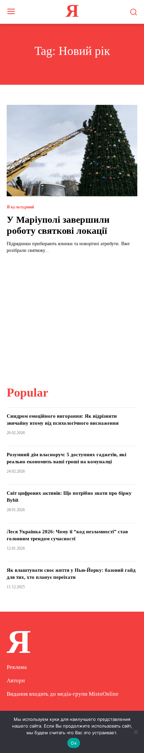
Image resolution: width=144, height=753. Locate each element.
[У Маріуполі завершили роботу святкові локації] (72, 150)
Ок (74, 743)
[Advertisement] (72, 315)
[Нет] (135, 732)
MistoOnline (104, 694)
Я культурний (20, 207)
